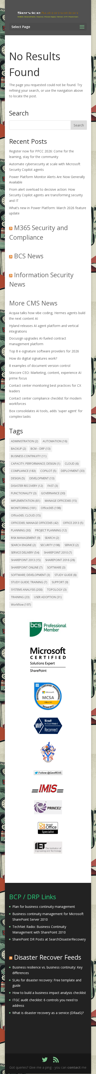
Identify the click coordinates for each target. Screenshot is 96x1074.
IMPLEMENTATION (25, 501)
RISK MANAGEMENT (25, 538)
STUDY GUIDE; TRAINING (29, 582)
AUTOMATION (55, 441)
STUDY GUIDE (65, 575)
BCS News (28, 256)
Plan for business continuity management (43, 906)
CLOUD (72, 464)
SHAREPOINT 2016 (60, 560)
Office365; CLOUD (26, 515)
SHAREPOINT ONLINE (26, 567)
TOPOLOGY (56, 590)
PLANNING (21, 530)
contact (74, 1067)
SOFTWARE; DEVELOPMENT (30, 575)
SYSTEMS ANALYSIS (26, 590)
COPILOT (48, 471)
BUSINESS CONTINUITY (28, 456)
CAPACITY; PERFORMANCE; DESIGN (35, 464)
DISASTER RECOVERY (27, 486)
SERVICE (72, 545)
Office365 (51, 508)
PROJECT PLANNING (51, 530)
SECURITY (50, 545)
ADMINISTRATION (24, 441)
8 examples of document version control (39, 365)
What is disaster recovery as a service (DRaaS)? (48, 1013)
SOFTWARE (56, 567)
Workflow (21, 605)
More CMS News (33, 303)
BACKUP (18, 449)
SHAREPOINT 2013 (26, 560)
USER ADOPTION (48, 597)
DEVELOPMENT (41, 478)
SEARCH (52, 538)
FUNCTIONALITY (23, 493)
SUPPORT (60, 582)
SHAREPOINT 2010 (58, 553)
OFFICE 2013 (73, 523)
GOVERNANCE (53, 493)
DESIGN (18, 478)
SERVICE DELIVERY (25, 553)
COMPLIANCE (23, 471)
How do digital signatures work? (33, 358)
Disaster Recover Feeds (47, 957)
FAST (53, 486)
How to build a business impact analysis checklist (49, 992)
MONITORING (23, 508)
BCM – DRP (40, 449)
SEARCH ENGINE (23, 545)
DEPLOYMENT (72, 471)
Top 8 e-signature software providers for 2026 (44, 351)
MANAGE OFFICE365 (61, 501)
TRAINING (20, 597)
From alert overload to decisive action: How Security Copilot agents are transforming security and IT (46, 195)
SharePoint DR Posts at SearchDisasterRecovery (49, 939)
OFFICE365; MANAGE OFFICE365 (34, 523)
